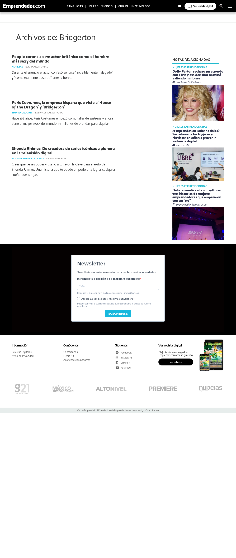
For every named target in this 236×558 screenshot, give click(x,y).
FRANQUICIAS (74, 6)
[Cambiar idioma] (179, 6)
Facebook (126, 352)
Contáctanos (70, 352)
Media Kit (68, 356)
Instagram (126, 357)
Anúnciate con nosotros (76, 360)
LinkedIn (125, 362)
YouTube (125, 367)
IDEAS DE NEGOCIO (100, 6)
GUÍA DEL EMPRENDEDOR (134, 6)
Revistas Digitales (22, 352)
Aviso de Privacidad (23, 356)
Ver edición (176, 362)
